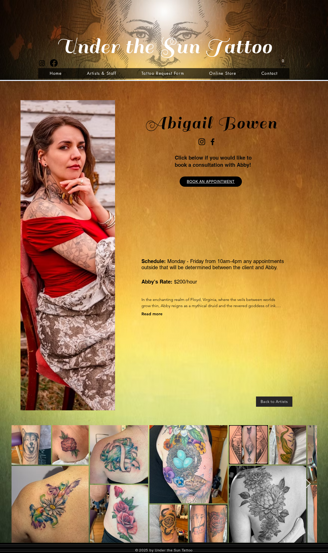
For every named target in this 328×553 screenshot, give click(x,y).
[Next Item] (308, 484)
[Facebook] (54, 63)
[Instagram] (42, 63)
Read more (151, 313)
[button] (283, 63)
